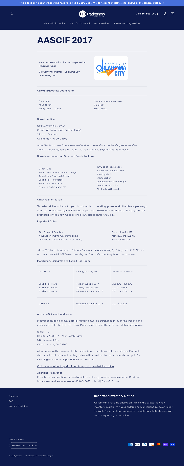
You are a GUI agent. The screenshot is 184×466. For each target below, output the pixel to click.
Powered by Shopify (44, 456)
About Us (14, 396)
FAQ (11, 401)
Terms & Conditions (18, 406)
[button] (12, 13)
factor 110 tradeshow (26, 456)
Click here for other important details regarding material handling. (75, 366)
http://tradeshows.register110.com (60, 210)
